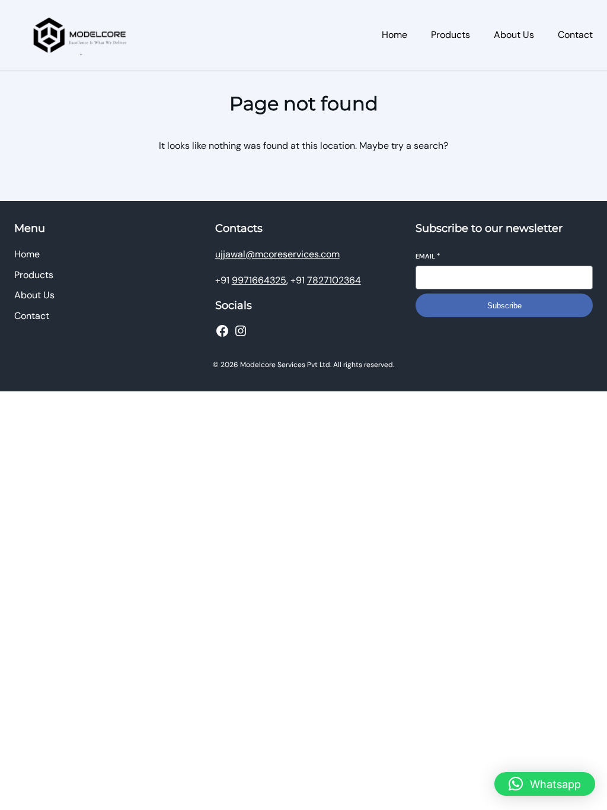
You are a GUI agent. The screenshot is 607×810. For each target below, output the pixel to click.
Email (428, 256)
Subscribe (504, 305)
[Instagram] (241, 331)
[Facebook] (222, 331)
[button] (544, 784)
